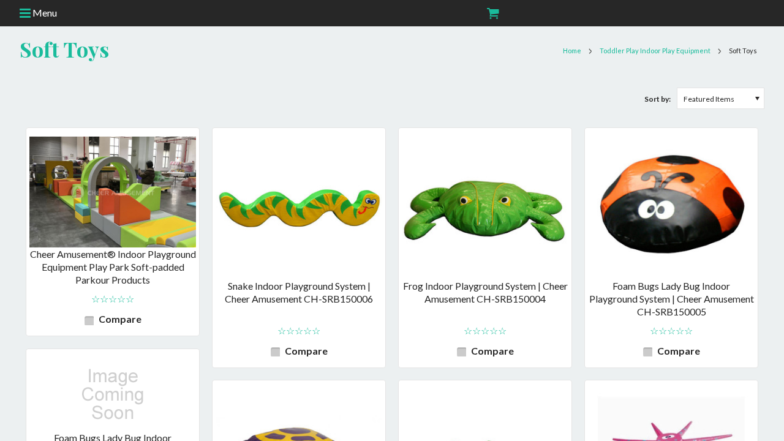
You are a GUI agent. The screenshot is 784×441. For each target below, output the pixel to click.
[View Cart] (492, 13)
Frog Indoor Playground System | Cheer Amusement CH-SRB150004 (485, 292)
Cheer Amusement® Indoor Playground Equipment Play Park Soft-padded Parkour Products (113, 266)
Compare (120, 319)
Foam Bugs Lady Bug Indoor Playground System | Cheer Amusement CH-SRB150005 (671, 298)
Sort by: (657, 99)
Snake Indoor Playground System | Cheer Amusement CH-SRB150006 (299, 292)
